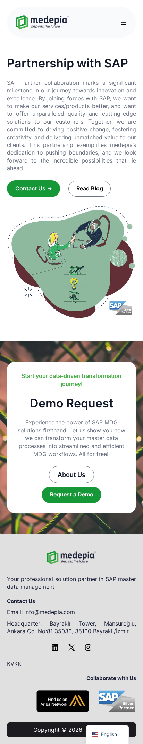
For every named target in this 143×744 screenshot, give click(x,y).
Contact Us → (33, 188)
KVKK (14, 663)
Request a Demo (71, 494)
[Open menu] (123, 22)
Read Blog (89, 188)
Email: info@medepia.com (41, 612)
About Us (71, 474)
